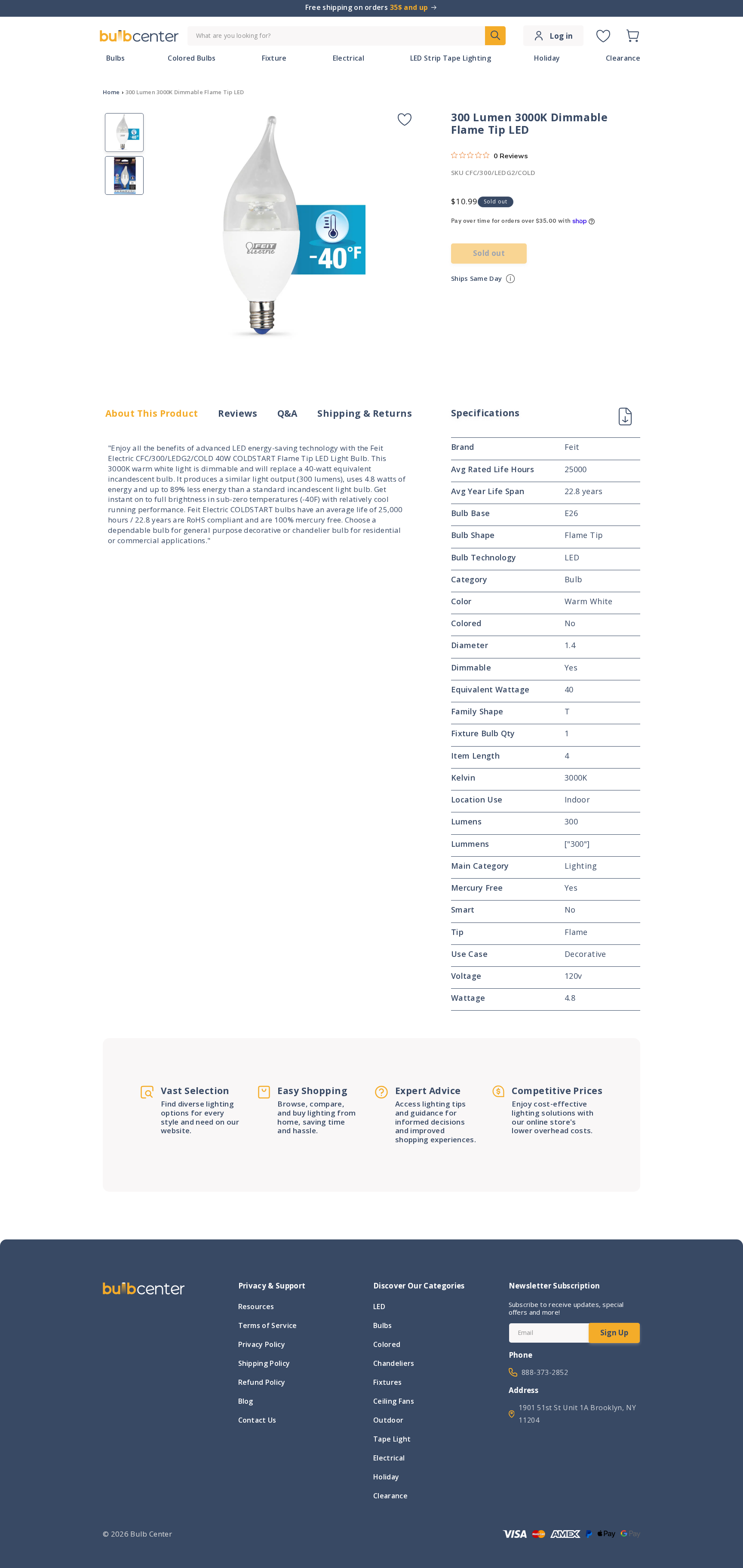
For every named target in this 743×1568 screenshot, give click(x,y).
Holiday (386, 1477)
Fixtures (387, 1382)
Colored (386, 1344)
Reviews (237, 413)
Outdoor (388, 1420)
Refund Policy (262, 1382)
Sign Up (614, 1332)
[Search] (495, 35)
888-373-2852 (545, 1372)
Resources (256, 1307)
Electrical (389, 1458)
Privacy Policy (261, 1344)
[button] (632, 35)
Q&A (287, 413)
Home (111, 92)
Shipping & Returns (364, 413)
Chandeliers (393, 1363)
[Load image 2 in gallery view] (124, 175)
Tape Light (392, 1439)
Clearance (390, 1495)
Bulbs (382, 1325)
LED (379, 1307)
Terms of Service (267, 1325)
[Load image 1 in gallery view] (124, 132)
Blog (245, 1401)
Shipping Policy (264, 1363)
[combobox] (346, 36)
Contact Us (257, 1420)
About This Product (151, 413)
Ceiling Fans (393, 1401)
